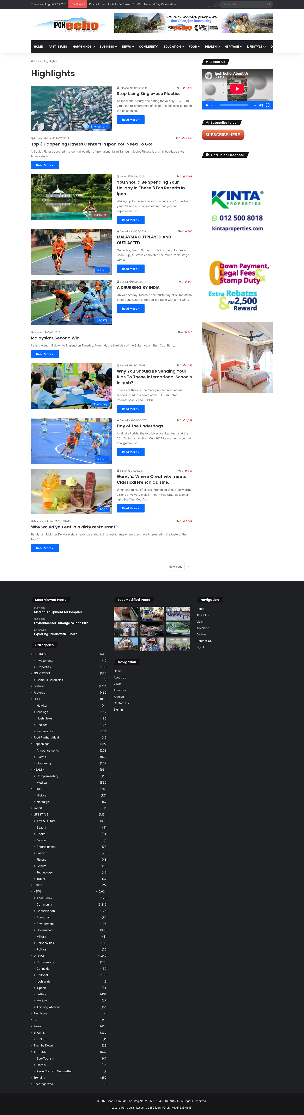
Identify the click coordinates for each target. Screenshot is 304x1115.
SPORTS (39, 1032)
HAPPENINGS (82, 46)
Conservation (46, 911)
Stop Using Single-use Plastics (149, 93)
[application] (237, 89)
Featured (39, 686)
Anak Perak (44, 898)
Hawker (42, 705)
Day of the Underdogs (140, 426)
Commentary (45, 962)
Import (38, 808)
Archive (119, 696)
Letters (41, 994)
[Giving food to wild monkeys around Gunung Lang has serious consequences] (178, 629)
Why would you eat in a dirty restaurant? (74, 527)
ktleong (124, 87)
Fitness (41, 859)
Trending (39, 1077)
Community (44, 904)
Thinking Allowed (48, 1007)
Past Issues (58, 46)
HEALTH (211, 46)
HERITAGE (232, 46)
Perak (37, 1026)
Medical (42, 782)
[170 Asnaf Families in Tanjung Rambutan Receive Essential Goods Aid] (126, 629)
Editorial (42, 975)
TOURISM (40, 1052)
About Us (120, 677)
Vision (118, 684)
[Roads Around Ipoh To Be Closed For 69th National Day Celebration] (178, 614)
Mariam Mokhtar (43, 521)
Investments (45, 660)
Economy (43, 917)
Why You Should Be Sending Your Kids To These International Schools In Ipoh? (154, 377)
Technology (45, 872)
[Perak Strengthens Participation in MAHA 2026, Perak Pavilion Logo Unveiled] (152, 614)
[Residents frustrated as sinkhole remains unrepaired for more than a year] (126, 614)
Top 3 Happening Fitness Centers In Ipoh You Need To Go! (91, 144)
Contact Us (121, 703)
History (42, 795)
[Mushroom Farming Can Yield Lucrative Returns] (178, 644)
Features (39, 692)
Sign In (118, 709)
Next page (175, 566)
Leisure (41, 866)
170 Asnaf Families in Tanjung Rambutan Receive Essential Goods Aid (133, 4)
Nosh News (45, 718)
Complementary (47, 776)
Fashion (42, 853)
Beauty (41, 827)
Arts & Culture (46, 821)
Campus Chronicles (50, 680)
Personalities (45, 943)
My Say (42, 1000)
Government (45, 930)
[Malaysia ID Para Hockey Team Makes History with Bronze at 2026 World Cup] (152, 644)
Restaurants (45, 731)
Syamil (124, 231)
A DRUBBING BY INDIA (138, 287)
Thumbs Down (43, 1045)
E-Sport (42, 1039)
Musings (42, 712)
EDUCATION (172, 46)
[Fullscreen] (268, 105)
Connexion (44, 968)
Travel (41, 878)
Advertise (120, 690)
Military (42, 936)
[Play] (207, 105)
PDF (36, 1019)
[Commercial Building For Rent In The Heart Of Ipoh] (126, 644)
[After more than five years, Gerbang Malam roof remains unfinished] (152, 629)
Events (41, 757)
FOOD (193, 46)
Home (38, 46)
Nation (38, 885)
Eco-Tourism (45, 1058)
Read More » (130, 119)
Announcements (48, 750)
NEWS (126, 46)
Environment (45, 923)
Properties (44, 667)
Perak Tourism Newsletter (54, 1071)
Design (41, 840)
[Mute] (261, 105)
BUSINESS (107, 46)
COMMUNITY (148, 46)
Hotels (41, 1065)
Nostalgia (43, 801)
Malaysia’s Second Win (55, 338)
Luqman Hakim (42, 138)
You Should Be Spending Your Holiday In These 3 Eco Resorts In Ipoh (151, 188)
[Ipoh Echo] (69, 24)
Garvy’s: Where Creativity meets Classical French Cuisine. (151, 479)
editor (123, 176)
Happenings (41, 744)
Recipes (42, 724)
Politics (41, 949)
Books (41, 834)
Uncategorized (43, 1084)
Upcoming (44, 763)
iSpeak (41, 988)
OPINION (276, 46)
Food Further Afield (46, 737)
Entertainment (46, 846)
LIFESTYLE (254, 46)
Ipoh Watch (44, 981)
